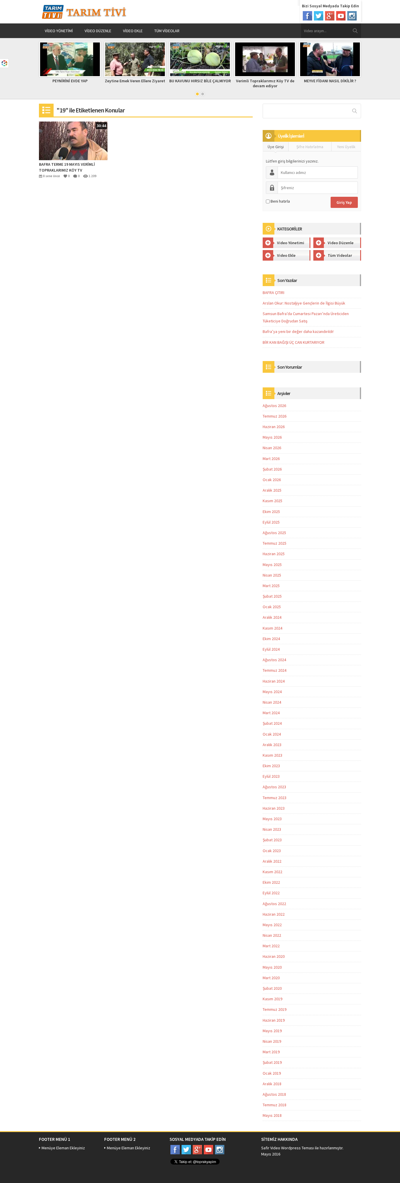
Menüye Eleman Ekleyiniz (63, 1147)
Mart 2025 (271, 585)
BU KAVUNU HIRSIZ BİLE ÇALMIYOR (200, 80)
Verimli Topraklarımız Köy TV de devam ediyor (265, 83)
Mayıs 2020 (272, 967)
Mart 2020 (271, 977)
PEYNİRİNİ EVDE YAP (70, 80)
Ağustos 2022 (274, 903)
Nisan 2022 (272, 935)
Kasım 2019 (272, 998)
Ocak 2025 (272, 606)
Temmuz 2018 (274, 1104)
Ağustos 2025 (274, 532)
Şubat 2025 (272, 596)
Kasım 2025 (272, 500)
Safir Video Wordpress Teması (287, 1147)
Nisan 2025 (272, 575)
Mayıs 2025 (272, 564)
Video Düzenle (98, 30)
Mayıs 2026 (272, 437)
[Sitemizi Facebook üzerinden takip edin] (307, 15)
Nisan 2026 (272, 447)
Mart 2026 (271, 458)
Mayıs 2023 (272, 818)
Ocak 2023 (272, 850)
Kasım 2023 (272, 755)
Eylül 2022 (271, 892)
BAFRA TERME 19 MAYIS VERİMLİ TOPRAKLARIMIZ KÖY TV (67, 167)
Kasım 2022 (272, 871)
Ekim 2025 (271, 511)
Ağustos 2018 (274, 1094)
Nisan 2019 (272, 1041)
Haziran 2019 (274, 1020)
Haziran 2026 (274, 426)
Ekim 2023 (271, 765)
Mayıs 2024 (272, 691)
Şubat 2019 (272, 1062)
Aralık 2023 (272, 744)
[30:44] (73, 140)
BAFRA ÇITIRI (273, 292)
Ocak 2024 (272, 734)
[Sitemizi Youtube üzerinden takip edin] (341, 15)
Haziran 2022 (274, 914)
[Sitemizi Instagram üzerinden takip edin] (352, 15)
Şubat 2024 (272, 723)
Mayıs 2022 (272, 924)
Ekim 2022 (271, 882)
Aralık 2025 (272, 490)
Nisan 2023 (272, 829)
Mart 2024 (271, 712)
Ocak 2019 (272, 1073)
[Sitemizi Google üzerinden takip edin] (329, 15)
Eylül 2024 (271, 649)
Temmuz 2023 (274, 797)
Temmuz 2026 (274, 416)
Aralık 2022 (272, 861)
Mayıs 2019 (272, 1030)
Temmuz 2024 (274, 670)
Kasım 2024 (272, 628)
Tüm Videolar (167, 30)
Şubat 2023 (272, 839)
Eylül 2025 (271, 522)
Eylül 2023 (271, 776)
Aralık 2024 (272, 617)
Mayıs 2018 (272, 1115)
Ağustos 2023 (274, 786)
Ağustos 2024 (274, 659)
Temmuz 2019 (274, 1009)
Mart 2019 (271, 1051)
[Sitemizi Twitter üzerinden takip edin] (318, 15)
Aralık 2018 (272, 1083)
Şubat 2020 (272, 988)
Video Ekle (133, 30)
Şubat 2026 (272, 469)
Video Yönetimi (59, 30)
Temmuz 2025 (274, 543)
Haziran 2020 (274, 956)
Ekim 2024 (271, 638)
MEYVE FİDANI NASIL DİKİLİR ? (330, 80)
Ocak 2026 (272, 479)
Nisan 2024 (272, 702)
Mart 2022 (271, 945)
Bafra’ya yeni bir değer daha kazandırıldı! (298, 331)
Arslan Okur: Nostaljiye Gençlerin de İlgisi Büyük (304, 303)
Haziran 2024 (274, 681)
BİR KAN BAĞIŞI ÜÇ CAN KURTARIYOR (293, 342)
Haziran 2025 (274, 553)
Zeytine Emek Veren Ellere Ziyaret (135, 80)
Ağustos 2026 (274, 405)
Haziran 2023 (274, 808)
